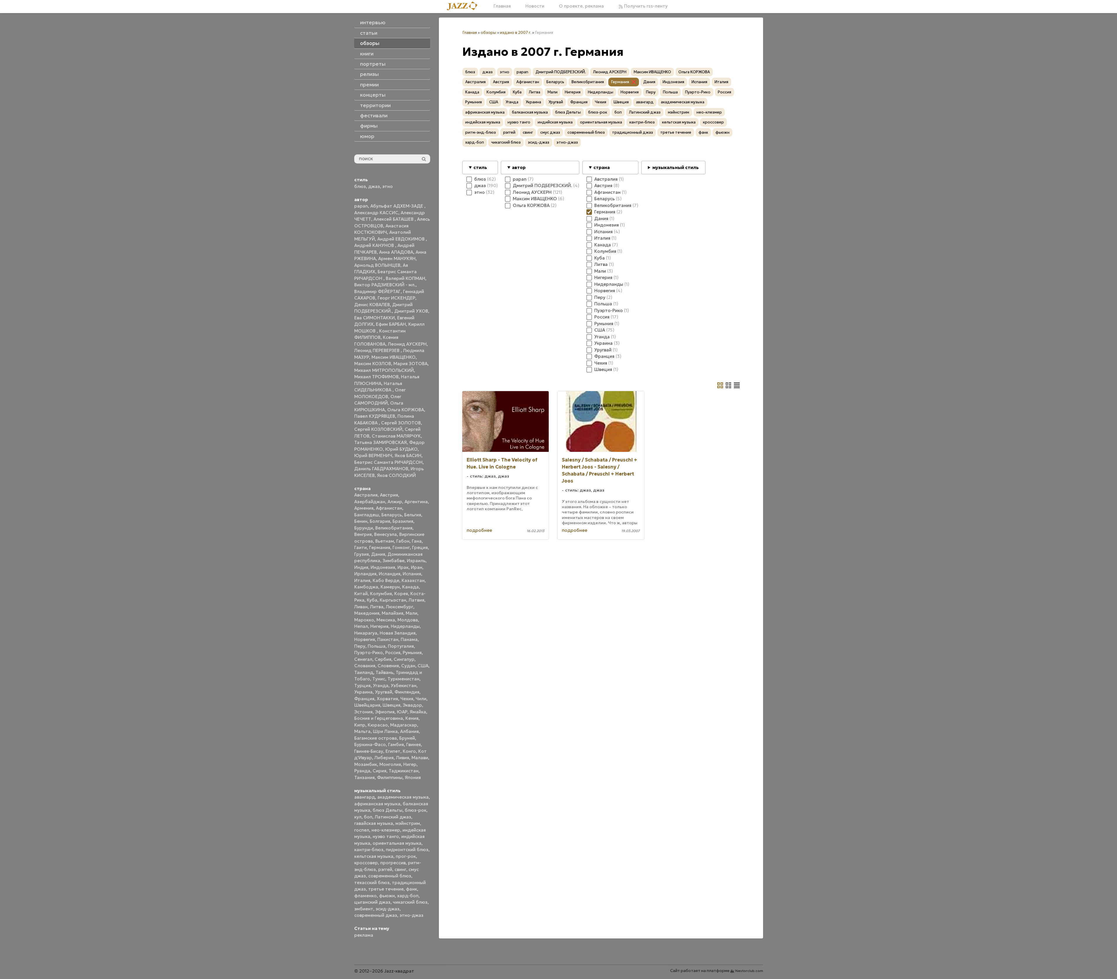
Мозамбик (365, 764)
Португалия (401, 646)
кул (358, 817)
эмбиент (363, 909)
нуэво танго (386, 836)
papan (361, 206)
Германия (379, 547)
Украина (363, 692)
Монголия (390, 764)
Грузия (361, 554)
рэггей (385, 869)
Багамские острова (375, 738)
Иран (416, 567)
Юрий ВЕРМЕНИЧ (373, 455)
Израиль (416, 560)
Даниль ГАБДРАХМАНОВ (381, 468)
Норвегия (364, 639)
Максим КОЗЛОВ (372, 363)
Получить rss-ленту (645, 6)
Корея (401, 593)
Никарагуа (365, 633)
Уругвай (383, 692)
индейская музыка (482, 122)
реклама (363, 935)
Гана (417, 541)
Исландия (389, 573)
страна (601, 167)
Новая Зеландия (398, 633)
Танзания (364, 777)
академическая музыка (403, 797)
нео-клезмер (385, 830)
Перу (359, 646)
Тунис (378, 679)
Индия (361, 567)
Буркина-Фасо (370, 744)
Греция (420, 547)
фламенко (365, 895)
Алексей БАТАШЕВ (394, 219)
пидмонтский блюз (407, 849)
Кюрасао (378, 725)
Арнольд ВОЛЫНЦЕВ (377, 265)
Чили (421, 698)
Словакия (364, 665)
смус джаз (550, 132)
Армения (364, 508)
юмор (367, 136)
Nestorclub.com (749, 970)
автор (519, 167)
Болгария (380, 521)
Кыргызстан (393, 600)
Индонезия (383, 567)
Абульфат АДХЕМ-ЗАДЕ (397, 206)
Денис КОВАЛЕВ (372, 304)
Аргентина (416, 501)
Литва (376, 606)
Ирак (403, 567)
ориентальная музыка (397, 843)
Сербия (383, 659)
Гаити (360, 547)
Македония (366, 613)
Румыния (412, 652)
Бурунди (363, 528)
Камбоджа (366, 587)
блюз (360, 186)
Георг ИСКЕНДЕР (396, 298)
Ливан (361, 606)
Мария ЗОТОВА (410, 363)
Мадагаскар (403, 725)
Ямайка (418, 712)
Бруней (407, 738)
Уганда (380, 685)
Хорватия (387, 698)
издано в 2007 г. (515, 32)
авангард (364, 797)
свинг (400, 869)
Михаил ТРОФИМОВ (376, 376)
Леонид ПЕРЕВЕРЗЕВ (377, 350)
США (423, 665)
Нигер (409, 764)
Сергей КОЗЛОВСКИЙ (378, 429)
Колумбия (381, 593)
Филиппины (389, 777)
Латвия (416, 600)
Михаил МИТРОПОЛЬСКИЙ (384, 370)
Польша (376, 646)
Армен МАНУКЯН (397, 258)
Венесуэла (385, 534)
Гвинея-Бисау (368, 751)
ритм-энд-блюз (480, 132)
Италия (362, 580)
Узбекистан (403, 685)
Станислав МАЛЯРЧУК (396, 436)
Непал (361, 626)
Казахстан (413, 580)
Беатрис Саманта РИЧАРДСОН (388, 462)
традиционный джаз (632, 132)
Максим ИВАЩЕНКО (393, 357)
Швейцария (367, 705)
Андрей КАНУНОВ (374, 245)
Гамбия (396, 744)
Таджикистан (403, 771)
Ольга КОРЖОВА (405, 409)
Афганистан (389, 508)
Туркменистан (403, 679)
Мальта (362, 731)
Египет (392, 751)
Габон (402, 541)
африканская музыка (377, 803)
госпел (361, 830)
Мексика (385, 620)
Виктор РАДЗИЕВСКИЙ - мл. (385, 285)
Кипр (359, 725)
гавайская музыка (373, 823)
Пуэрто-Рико (368, 652)
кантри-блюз (368, 849)
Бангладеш (366, 515)
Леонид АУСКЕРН (407, 344)
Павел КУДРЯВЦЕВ (374, 416)
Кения (411, 718)
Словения (388, 665)
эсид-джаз (387, 909)
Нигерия (379, 626)
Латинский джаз (393, 817)
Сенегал (363, 659)
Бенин (360, 521)
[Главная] (464, 6)
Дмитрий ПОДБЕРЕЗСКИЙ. (561, 71)
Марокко (364, 620)
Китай (361, 593)
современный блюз (389, 876)
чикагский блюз (410, 902)
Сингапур (404, 659)
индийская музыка (555, 122)
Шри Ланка (385, 731)
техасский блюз (372, 882)
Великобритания (393, 528)
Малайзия (392, 613)
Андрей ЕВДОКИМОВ (401, 239)
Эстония (363, 712)
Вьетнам (384, 541)
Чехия (406, 698)
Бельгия (412, 515)
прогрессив (393, 862)
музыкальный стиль (675, 167)
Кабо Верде (386, 580)
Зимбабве (393, 560)
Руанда (362, 771)
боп (368, 817)
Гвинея (413, 744)
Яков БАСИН (408, 455)
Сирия (379, 771)
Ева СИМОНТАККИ (374, 317)
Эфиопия (385, 712)
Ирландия (365, 573)
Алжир (395, 501)
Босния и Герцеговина (378, 718)
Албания (409, 731)
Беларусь (391, 515)
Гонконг (401, 547)
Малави (419, 757)
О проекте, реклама (581, 6)
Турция (362, 685)
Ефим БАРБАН (391, 324)
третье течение (386, 889)
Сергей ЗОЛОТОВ (401, 423)
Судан (408, 665)
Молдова (407, 620)
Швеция (391, 705)
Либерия (384, 757)
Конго (409, 751)
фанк (411, 889)
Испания (412, 573)
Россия (392, 652)
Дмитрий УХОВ (411, 311)
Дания (378, 554)
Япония (413, 777)
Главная (502, 6)
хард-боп (407, 895)
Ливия (402, 757)
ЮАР (402, 712)
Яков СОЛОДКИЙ (396, 475)
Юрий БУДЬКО (401, 449)
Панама (409, 639)
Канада (410, 587)
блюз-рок (415, 810)
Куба (372, 600)
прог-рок (406, 856)
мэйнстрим (407, 823)
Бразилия (402, 521)
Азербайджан (369, 501)
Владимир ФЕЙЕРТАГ (377, 291)
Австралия (366, 495)
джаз (374, 186)
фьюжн (387, 895)
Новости (534, 6)
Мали (411, 613)
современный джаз (375, 915)
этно (387, 186)
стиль (480, 167)
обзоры (488, 32)
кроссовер (366, 862)
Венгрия (363, 534)
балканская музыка (530, 112)
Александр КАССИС (376, 212)
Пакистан (387, 639)
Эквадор (412, 705)
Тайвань (384, 672)
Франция (364, 698)
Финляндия (407, 692)
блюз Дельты (387, 810)
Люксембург (399, 606)
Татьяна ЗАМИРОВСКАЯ (380, 442)
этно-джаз (411, 915)
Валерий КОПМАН (405, 278)
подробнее (479, 530)
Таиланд (363, 672)
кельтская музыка (373, 856)
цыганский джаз (372, 902)
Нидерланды (405, 626)
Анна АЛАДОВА (396, 252)
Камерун (390, 587)
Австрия (389, 495)
